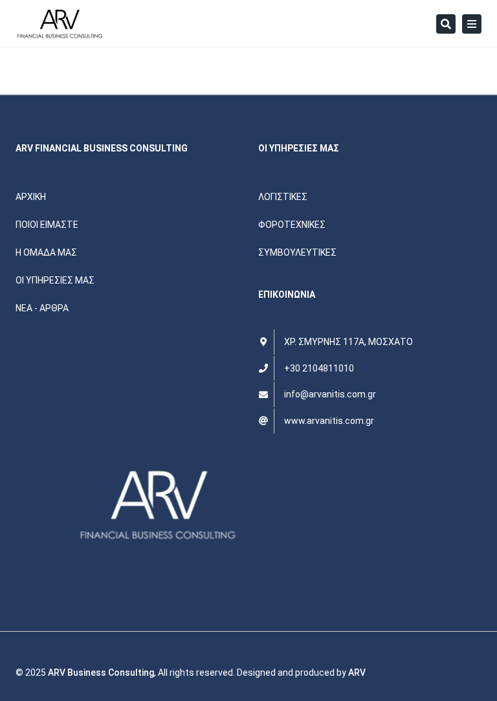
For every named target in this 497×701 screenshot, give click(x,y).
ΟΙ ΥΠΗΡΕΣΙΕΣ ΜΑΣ (55, 280)
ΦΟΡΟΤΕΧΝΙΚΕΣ (292, 224)
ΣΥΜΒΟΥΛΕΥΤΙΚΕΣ (297, 252)
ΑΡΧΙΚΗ (31, 197)
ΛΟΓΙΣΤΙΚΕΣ (282, 197)
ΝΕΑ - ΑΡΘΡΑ (42, 308)
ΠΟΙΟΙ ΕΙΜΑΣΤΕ (47, 224)
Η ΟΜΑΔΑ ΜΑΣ (46, 252)
